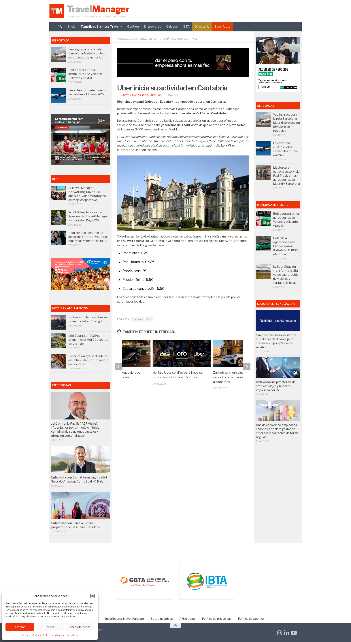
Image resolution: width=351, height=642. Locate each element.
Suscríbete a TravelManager (124, 618)
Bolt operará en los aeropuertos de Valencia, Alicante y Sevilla (85, 74)
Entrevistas (152, 26)
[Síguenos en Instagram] (279, 633)
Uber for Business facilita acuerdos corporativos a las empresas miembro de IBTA (87, 237)
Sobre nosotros (162, 618)
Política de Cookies (31, 635)
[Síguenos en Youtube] (293, 633)
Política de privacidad (53, 635)
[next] (246, 366)
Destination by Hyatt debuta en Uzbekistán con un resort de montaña (88, 360)
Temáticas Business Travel (100, 26)
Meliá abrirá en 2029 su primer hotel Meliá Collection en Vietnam (88, 339)
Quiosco (172, 26)
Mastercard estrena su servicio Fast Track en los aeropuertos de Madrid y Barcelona (286, 175)
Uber (149, 319)
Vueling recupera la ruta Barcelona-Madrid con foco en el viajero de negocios (87, 53)
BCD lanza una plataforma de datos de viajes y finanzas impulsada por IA (276, 386)
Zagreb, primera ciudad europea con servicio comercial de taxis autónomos (239, 377)
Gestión (133, 26)
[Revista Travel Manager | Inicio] (89, 11)
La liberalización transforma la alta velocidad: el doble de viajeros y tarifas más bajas (286, 274)
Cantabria (138, 319)
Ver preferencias (80, 627)
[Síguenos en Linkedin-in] (286, 633)
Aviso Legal (73, 635)
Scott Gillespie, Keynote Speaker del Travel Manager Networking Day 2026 (88, 216)
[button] (92, 596)
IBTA (186, 26)
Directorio (202, 26)
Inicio (72, 26)
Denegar (49, 627)
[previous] (118, 366)
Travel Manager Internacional (143, 95)
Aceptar (20, 627)
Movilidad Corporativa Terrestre (139, 38)
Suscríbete (223, 26)
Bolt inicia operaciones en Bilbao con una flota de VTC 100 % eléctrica (286, 246)
